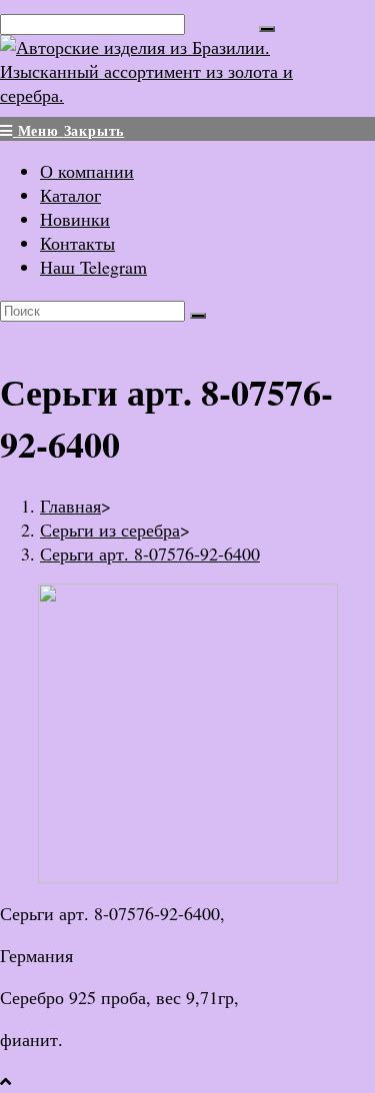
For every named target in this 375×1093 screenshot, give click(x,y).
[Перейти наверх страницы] (5, 1081)
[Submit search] (198, 316)
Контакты (77, 243)
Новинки (75, 219)
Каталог (70, 195)
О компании (87, 171)
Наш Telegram (93, 267)
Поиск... (222, 22)
